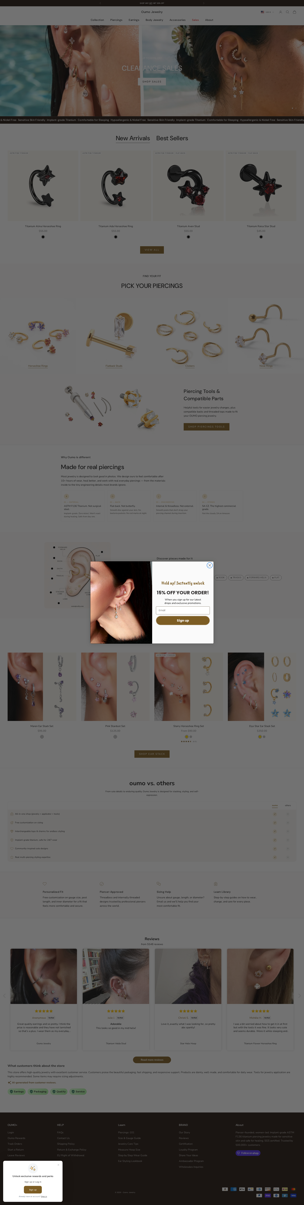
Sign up (183, 620)
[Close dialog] (209, 565)
